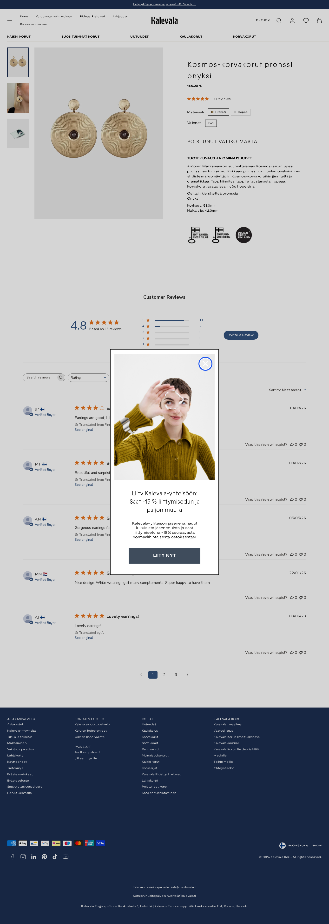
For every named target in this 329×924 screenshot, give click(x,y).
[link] (164, 417)
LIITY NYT (164, 556)
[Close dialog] (205, 364)
